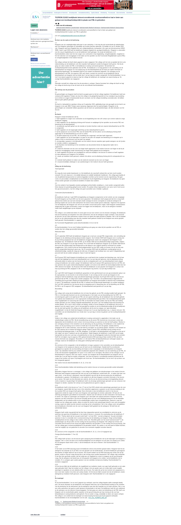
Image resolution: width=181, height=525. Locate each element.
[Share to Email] (56, 23)
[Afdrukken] (58, 23)
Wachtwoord (34, 47)
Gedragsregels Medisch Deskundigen (112, 28)
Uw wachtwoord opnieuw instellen (40, 66)
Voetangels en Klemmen (61, 12)
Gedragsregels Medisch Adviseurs (90, 28)
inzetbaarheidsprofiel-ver (67, 35)
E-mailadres (34, 33)
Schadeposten (73, 12)
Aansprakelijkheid (48, 12)
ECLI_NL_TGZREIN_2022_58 (98, 497)
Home (57, 501)
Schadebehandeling (84, 12)
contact (63, 514)
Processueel (111, 12)
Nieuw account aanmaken (38, 63)
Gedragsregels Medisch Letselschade (67, 28)
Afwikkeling (103, 12)
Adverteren (129, 12)
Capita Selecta (95, 12)
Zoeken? (34, 25)
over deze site (35, 514)
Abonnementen (120, 12)
